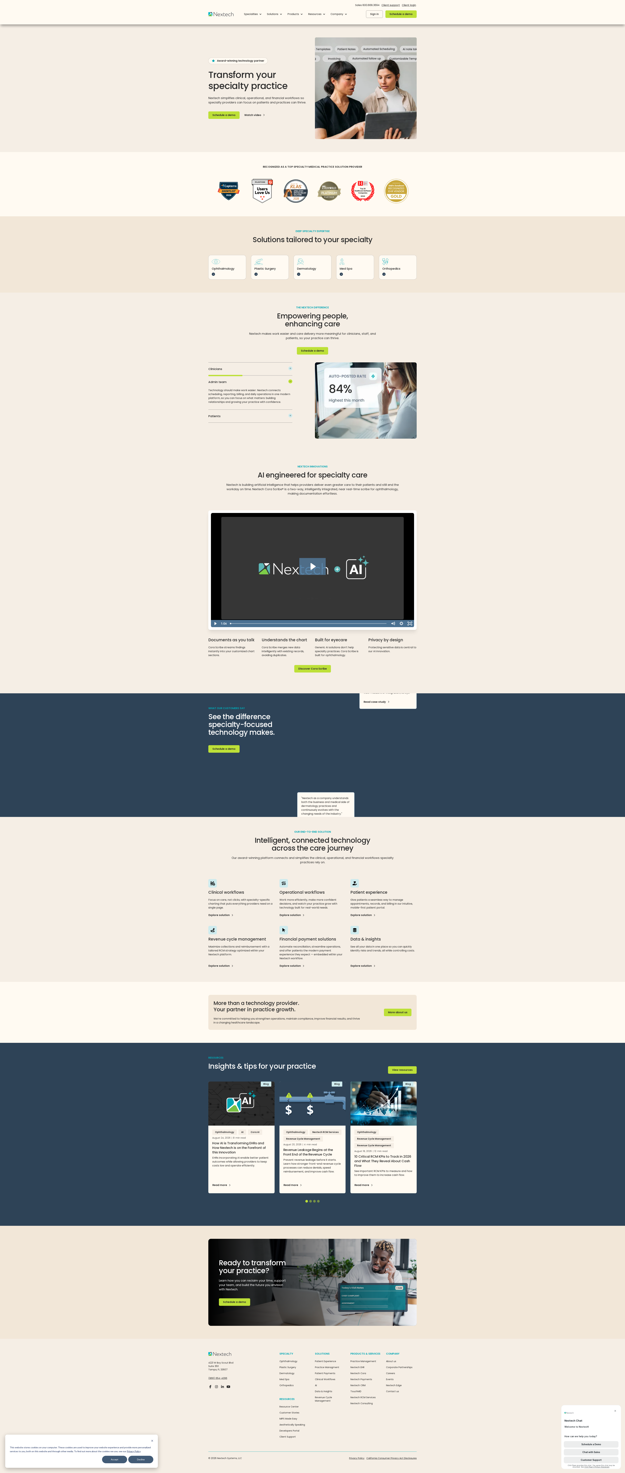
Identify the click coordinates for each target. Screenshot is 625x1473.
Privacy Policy (133, 1451)
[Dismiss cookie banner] (152, 1441)
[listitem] (250, 369)
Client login (409, 5)
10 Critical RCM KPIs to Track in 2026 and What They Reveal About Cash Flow (382, 1161)
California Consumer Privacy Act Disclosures (391, 1458)
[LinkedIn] (222, 1388)
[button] (252, 14)
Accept (114, 1459)
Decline (141, 1459)
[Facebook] (210, 1388)
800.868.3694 (371, 5)
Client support (391, 5)
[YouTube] (228, 1388)
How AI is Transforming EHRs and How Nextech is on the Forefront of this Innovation (239, 1148)
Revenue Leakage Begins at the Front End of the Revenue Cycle (308, 1152)
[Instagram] (216, 1388)
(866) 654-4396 (217, 1378)
